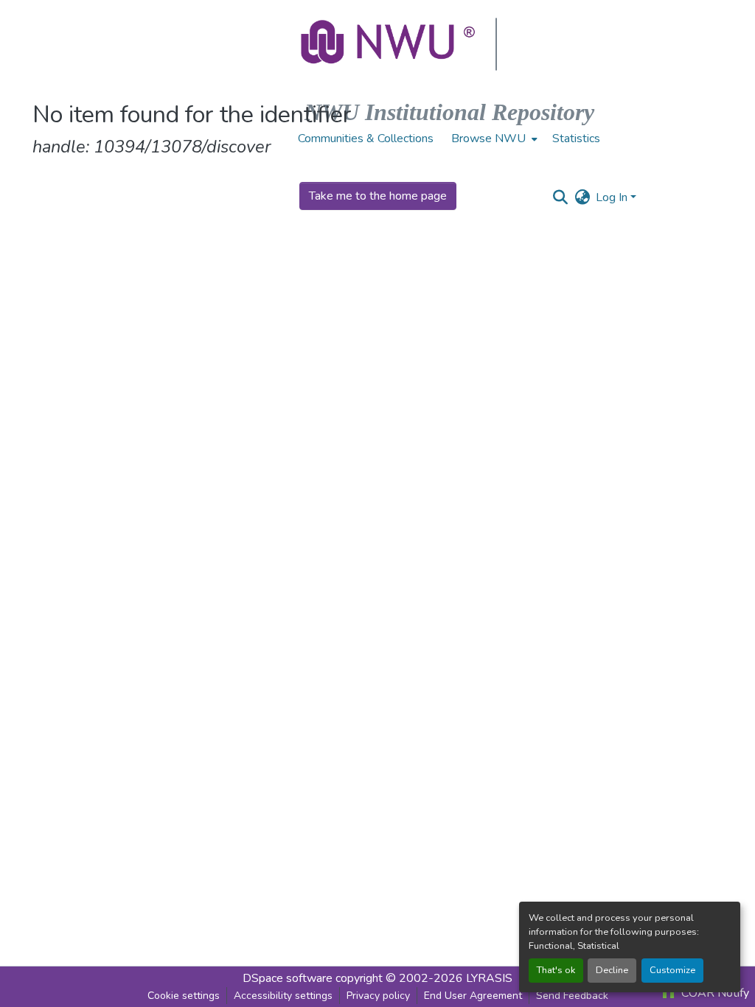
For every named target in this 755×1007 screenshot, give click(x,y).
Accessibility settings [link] (283, 996)
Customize (672, 970)
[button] (389, 44)
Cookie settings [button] (183, 996)
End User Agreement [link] (473, 996)
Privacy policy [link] (378, 996)
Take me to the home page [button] (378, 196)
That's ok (556, 970)
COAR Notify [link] (713, 993)
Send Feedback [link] (572, 996)
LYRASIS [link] (489, 978)
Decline (612, 970)
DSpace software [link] (288, 978)
